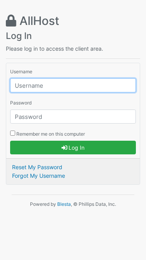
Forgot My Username (38, 175)
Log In (75, 147)
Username (21, 71)
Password (21, 103)
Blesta (64, 204)
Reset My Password (37, 167)
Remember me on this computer (50, 134)
